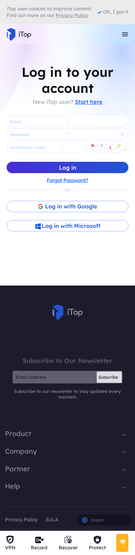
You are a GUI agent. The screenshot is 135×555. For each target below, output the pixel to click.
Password (19, 134)
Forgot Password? (67, 180)
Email (15, 121)
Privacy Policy (21, 520)
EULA (52, 520)
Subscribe (108, 377)
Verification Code (27, 147)
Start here (89, 101)
